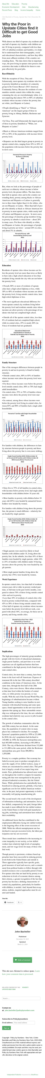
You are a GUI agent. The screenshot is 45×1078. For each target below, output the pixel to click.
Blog (16, 10)
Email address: (7, 1023)
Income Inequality (27, 10)
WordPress (34, 1074)
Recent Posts (7, 10)
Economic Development (10, 7)
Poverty (24, 4)
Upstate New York (25, 17)
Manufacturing (33, 7)
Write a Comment (24, 960)
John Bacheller (7, 17)
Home (38, 10)
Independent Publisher (14, 1074)
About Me (5, 4)
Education (15, 4)
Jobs (24, 7)
